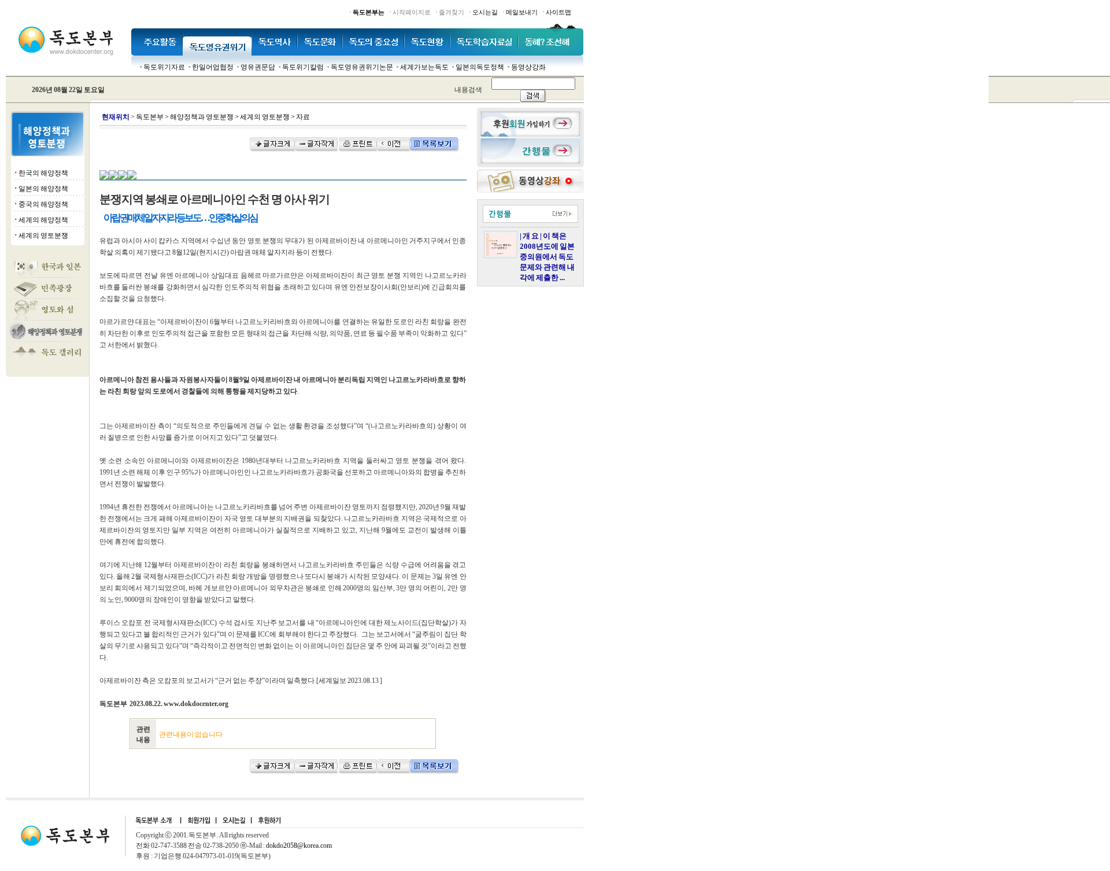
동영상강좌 (528, 67)
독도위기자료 (164, 67)
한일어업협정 (213, 67)
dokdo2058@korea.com (299, 845)
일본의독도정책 (480, 67)
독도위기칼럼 (303, 67)
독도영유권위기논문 (362, 67)
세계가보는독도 (424, 67)
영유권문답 (257, 67)
